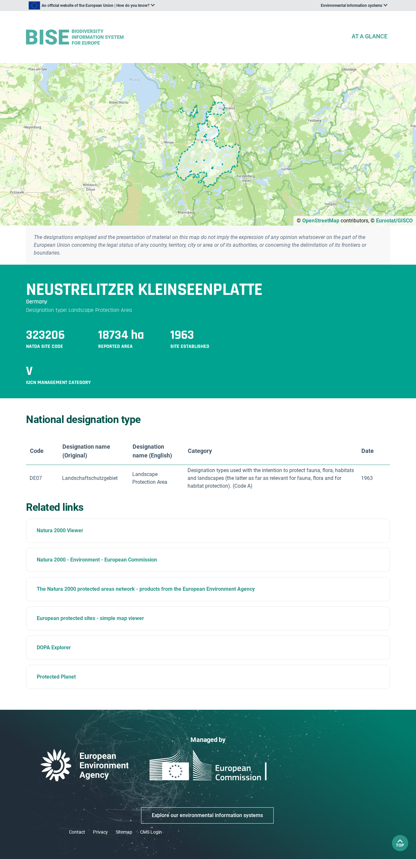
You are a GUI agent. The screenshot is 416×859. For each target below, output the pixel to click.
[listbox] (91, 5)
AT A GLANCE (369, 36)
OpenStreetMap (320, 221)
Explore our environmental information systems (207, 815)
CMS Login (151, 832)
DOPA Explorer (54, 647)
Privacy (100, 832)
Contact (77, 832)
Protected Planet (56, 677)
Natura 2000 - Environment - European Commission (97, 560)
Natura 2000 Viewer (60, 530)
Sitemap (124, 832)
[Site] (186, 37)
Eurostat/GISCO (394, 221)
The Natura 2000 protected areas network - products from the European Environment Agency (146, 589)
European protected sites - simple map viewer (90, 618)
